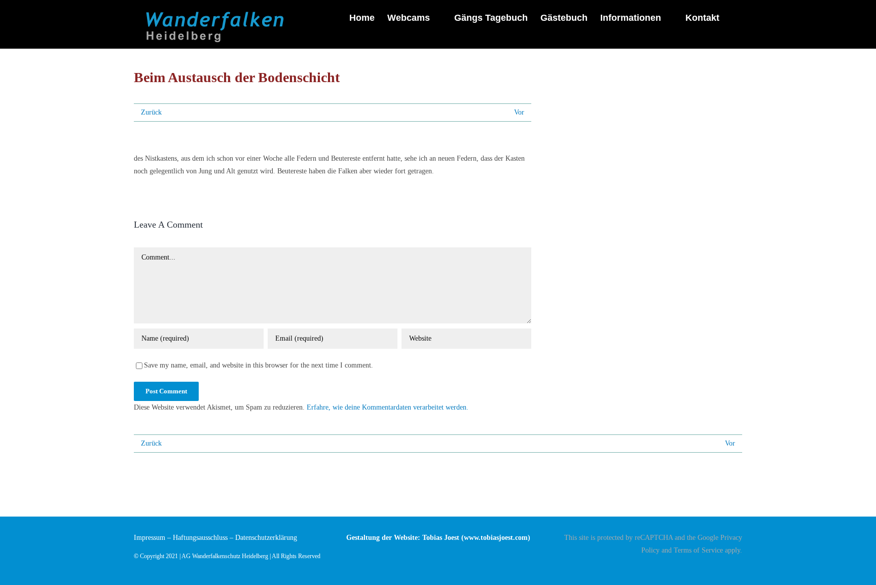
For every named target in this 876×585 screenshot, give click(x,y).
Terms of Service (698, 550)
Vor (519, 112)
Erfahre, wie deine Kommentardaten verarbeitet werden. (387, 407)
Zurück (151, 112)
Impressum (149, 537)
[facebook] (739, 568)
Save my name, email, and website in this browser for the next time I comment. (258, 365)
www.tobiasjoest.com (496, 537)
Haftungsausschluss (200, 537)
